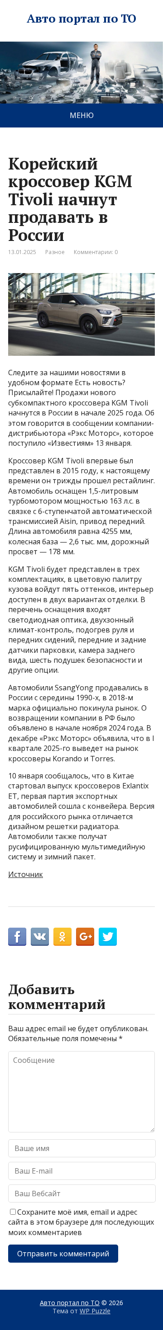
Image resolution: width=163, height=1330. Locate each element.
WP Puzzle (95, 1310)
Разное (55, 252)
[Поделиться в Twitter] (108, 937)
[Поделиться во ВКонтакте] (40, 937)
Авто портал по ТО (81, 19)
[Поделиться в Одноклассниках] (62, 937)
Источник (25, 874)
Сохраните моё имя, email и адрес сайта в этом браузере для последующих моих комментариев (81, 1222)
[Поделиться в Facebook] (17, 937)
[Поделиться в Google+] (85, 937)
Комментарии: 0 (96, 252)
